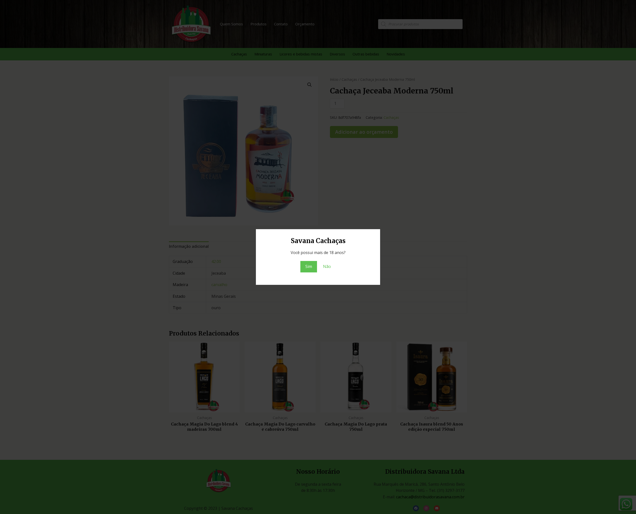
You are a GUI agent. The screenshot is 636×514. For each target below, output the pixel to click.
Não (327, 266)
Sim (308, 266)
